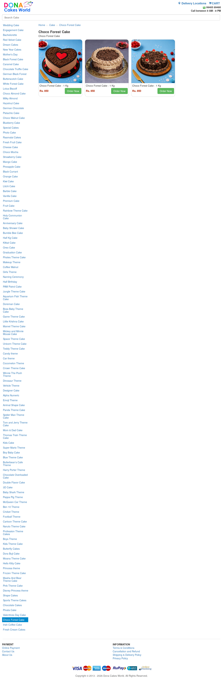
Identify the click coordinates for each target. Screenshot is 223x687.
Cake (52, 25)
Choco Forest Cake (70, 25)
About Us (7, 655)
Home (42, 25)
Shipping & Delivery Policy (127, 655)
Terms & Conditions (123, 648)
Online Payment (11, 648)
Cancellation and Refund (126, 651)
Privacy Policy (120, 658)
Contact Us (8, 651)
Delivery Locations (193, 3)
